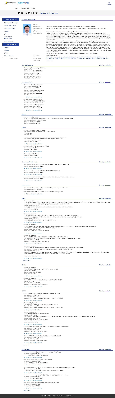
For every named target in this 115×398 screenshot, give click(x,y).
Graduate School (10, 28)
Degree (7, 31)
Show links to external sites (34, 97)
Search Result (25, 8)
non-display (108, 65)
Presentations (9, 55)
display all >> (26, 260)
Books (7, 50)
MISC (6, 53)
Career (7, 34)
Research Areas (9, 41)
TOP (16, 8)
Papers (7, 47)
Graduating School (10, 25)
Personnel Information (11, 22)
